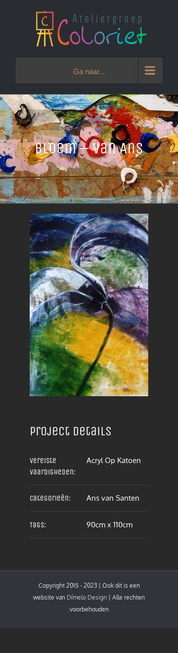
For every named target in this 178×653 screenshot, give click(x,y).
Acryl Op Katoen (114, 460)
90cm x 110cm (110, 524)
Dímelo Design (87, 597)
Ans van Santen (113, 498)
